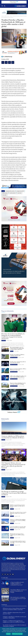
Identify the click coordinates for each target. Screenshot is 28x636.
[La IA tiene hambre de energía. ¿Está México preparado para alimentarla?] (5, 528)
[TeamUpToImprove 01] (14, 415)
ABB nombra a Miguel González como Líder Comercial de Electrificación (18, 376)
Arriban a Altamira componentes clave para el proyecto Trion (14, 613)
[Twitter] (6, 62)
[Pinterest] (9, 62)
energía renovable (20, 191)
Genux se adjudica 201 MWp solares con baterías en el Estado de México (12, 437)
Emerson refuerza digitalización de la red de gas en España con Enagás (18, 383)
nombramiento (13, 193)
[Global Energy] (2, 56)
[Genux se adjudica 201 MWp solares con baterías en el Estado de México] (14, 428)
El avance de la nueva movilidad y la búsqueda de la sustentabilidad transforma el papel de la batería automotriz (12, 336)
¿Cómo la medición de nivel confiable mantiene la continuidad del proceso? (17, 584)
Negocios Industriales (14, 357)
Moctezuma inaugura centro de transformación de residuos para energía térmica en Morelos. (17, 348)
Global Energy (8, 56)
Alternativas (7, 16)
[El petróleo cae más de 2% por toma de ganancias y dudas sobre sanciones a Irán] (5, 514)
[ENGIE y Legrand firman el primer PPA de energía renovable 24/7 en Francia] (5, 506)
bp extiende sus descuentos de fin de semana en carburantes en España (14, 625)
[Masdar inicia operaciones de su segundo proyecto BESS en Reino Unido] (5, 535)
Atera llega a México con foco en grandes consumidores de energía (18, 591)
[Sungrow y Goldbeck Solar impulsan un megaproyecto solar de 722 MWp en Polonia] (5, 521)
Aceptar (8, 633)
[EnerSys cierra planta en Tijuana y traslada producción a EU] (5, 356)
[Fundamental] (14, 2)
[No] (26, 631)
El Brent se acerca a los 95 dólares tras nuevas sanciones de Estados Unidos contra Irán (14, 609)
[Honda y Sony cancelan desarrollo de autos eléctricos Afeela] (5, 363)
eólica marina (5, 193)
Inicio (2, 16)
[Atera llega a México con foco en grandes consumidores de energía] (5, 591)
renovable (4, 195)
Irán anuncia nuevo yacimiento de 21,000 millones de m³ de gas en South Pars (18, 598)
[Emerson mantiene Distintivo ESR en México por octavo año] (5, 370)
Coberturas (3, 340)
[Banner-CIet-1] (14, 305)
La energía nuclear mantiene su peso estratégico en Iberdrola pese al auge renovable (18, 542)
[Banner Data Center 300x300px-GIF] (14, 277)
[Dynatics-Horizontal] (14, 55)
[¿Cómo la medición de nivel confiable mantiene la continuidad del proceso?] (5, 584)
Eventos (12, 351)
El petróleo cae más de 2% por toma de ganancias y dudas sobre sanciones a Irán (18, 513)
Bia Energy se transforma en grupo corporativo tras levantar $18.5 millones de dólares (13, 493)
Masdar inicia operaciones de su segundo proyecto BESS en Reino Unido (17, 535)
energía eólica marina (10, 191)
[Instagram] (5, 574)
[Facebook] (2, 62)
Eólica (11, 16)
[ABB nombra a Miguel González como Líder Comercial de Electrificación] (5, 377)
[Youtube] (13, 574)
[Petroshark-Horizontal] (14, 189)
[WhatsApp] (12, 62)
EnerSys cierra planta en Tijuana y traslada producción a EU (17, 355)
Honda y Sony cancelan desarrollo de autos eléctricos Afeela (18, 362)
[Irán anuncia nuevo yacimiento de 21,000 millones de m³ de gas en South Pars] (5, 599)
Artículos (3, 439)
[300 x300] (14, 249)
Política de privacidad (17, 633)
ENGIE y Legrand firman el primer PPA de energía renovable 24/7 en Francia (17, 506)
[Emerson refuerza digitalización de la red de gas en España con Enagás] (5, 385)
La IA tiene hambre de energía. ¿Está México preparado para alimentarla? (18, 527)
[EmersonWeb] (14, 15)
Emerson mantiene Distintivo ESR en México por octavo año (18, 369)
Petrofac (19, 193)
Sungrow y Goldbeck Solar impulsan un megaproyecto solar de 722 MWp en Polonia (17, 520)
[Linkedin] (8, 574)
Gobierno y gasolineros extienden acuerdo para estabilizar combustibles (14, 617)
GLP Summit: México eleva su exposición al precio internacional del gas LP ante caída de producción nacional (13, 465)
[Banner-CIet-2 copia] (14, 221)
